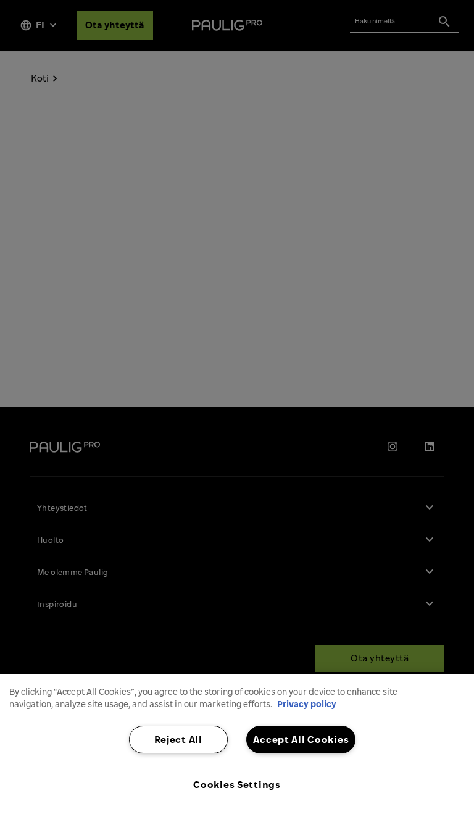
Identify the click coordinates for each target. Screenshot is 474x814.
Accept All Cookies (301, 739)
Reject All (178, 739)
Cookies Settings (237, 784)
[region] (237, 744)
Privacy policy (306, 704)
